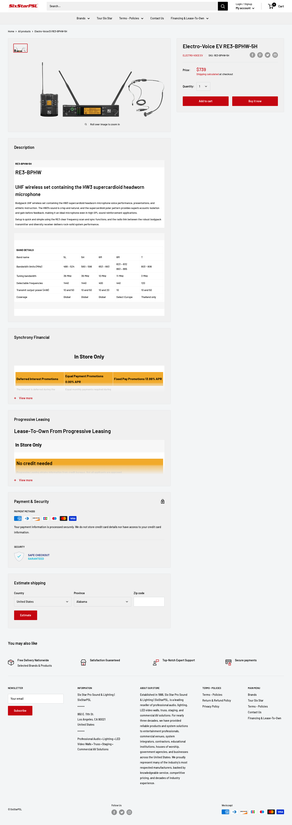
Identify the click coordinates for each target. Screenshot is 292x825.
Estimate (25, 615)
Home (11, 31)
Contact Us (157, 18)
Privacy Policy (210, 706)
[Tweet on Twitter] (267, 55)
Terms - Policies (129, 18)
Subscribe (20, 710)
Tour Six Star (104, 18)
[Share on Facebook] (252, 55)
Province (79, 593)
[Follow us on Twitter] (122, 812)
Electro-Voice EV (193, 55)
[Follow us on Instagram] (129, 812)
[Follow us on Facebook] (114, 812)
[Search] (223, 6)
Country (19, 593)
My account (243, 8)
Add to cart (205, 101)
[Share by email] (275, 55)
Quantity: (188, 86)
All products (24, 31)
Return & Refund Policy (216, 700)
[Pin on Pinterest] (260, 55)
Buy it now (255, 101)
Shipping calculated (207, 74)
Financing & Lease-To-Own (187, 18)
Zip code (139, 593)
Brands (81, 18)
